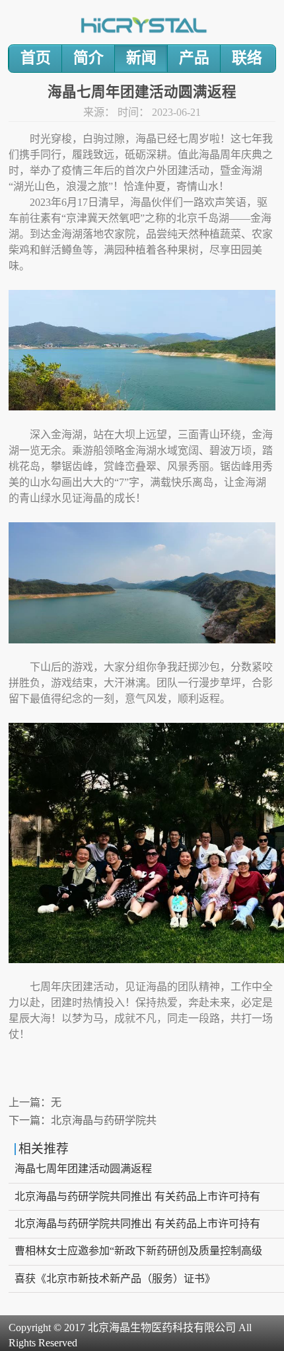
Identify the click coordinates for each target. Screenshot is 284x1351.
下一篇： (83, 1120)
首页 (35, 58)
